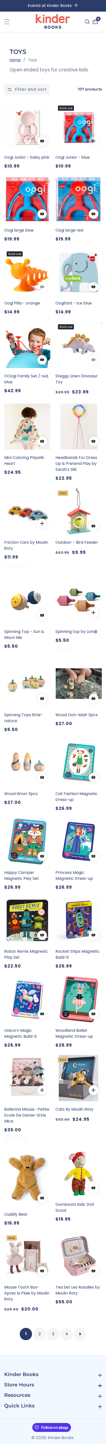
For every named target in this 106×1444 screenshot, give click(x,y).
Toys (32, 60)
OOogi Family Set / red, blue (26, 379)
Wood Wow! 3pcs (21, 794)
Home (15, 60)
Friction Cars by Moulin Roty (26, 545)
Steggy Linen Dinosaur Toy (76, 379)
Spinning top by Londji (76, 631)
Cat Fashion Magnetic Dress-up (76, 796)
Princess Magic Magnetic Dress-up (74, 875)
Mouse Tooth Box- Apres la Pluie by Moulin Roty (26, 1293)
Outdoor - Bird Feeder (76, 542)
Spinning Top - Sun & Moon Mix (24, 634)
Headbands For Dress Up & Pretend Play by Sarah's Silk (76, 463)
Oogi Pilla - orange (22, 303)
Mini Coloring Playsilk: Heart (24, 460)
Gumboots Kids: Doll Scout (74, 1207)
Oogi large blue (19, 230)
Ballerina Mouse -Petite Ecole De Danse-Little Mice (26, 1115)
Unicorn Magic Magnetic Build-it (20, 1033)
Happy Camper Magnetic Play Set (21, 875)
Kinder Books (61, 1438)
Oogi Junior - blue (72, 157)
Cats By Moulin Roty (74, 1109)
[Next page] (80, 1334)
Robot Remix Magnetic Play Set (26, 954)
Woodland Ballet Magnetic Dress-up (74, 1033)
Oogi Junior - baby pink (26, 157)
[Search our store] (88, 21)
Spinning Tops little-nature (23, 718)
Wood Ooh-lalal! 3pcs (76, 715)
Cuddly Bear (16, 1214)
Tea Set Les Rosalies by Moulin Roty (77, 1290)
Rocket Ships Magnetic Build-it (77, 954)
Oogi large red (69, 230)
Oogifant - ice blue (73, 303)
